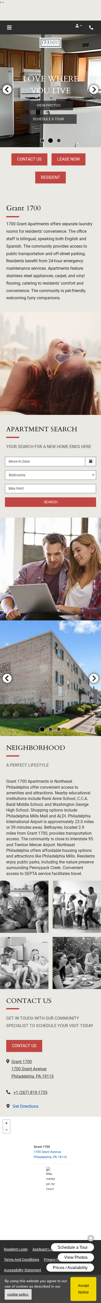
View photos (48, 105)
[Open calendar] (90, 461)
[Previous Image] (7, 89)
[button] (78, 26)
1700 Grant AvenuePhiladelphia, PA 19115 (50, 1154)
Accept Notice (83, 1288)
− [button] (6, 1130)
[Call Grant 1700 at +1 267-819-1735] (92, 27)
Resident (50, 177)
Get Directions (25, 1106)
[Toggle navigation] (9, 27)
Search (50, 502)
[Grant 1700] (50, 1178)
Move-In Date (19, 461)
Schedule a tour (48, 119)
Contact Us (29, 159)
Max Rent (16, 488)
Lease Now (68, 159)
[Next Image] (94, 89)
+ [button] (6, 1123)
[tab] (42, 140)
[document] (50, 1178)
